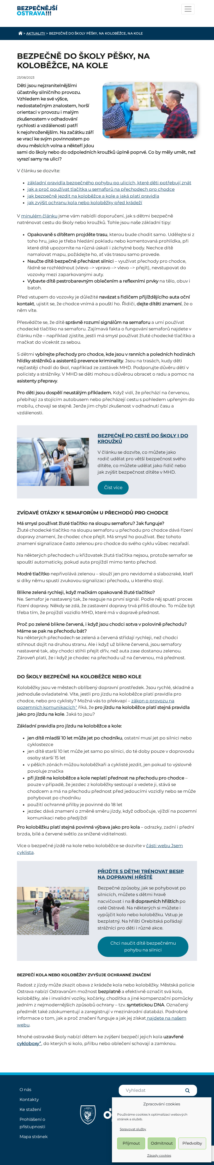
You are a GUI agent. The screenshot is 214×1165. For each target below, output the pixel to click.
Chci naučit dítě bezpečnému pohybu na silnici (143, 946)
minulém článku (39, 216)
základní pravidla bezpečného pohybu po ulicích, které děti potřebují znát (109, 182)
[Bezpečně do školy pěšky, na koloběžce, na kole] (150, 110)
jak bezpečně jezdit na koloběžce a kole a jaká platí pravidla (93, 196)
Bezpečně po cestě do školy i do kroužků (143, 438)
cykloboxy (28, 1043)
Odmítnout (162, 1143)
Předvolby (192, 1143)
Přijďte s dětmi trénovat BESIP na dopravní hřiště (141, 874)
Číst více (113, 487)
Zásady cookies (159, 1155)
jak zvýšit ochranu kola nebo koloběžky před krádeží (84, 202)
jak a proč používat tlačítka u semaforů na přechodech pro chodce (101, 189)
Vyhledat (187, 1090)
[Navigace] (187, 9)
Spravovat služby (133, 1129)
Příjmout (131, 1143)
